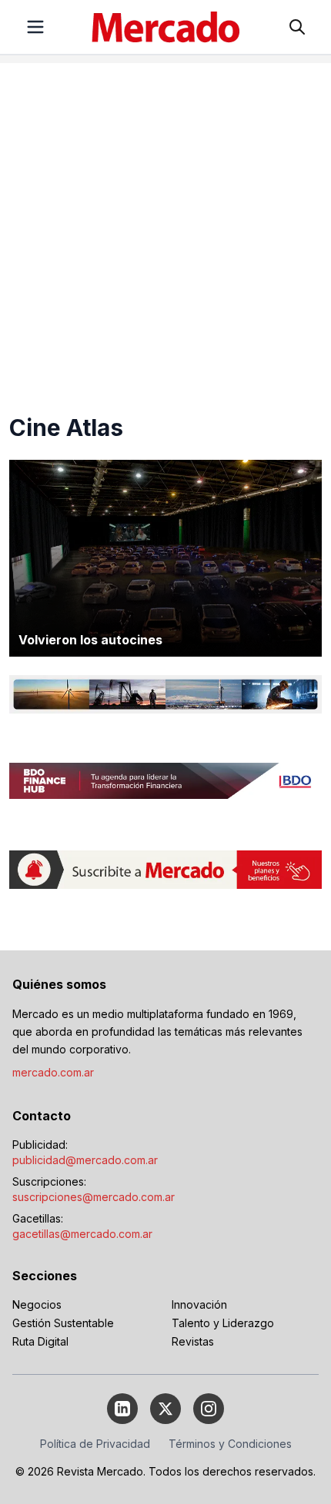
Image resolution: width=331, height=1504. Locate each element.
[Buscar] (297, 27)
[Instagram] (208, 1408)
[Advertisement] (165, 228)
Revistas (193, 1341)
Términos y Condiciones (230, 1443)
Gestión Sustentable (63, 1322)
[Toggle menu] (35, 27)
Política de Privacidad (95, 1443)
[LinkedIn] (122, 1408)
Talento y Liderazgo (223, 1322)
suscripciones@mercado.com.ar (93, 1196)
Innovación (199, 1304)
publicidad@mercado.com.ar (85, 1159)
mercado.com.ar (53, 1072)
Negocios (37, 1304)
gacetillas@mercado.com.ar (82, 1233)
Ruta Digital (40, 1341)
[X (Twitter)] (165, 1408)
